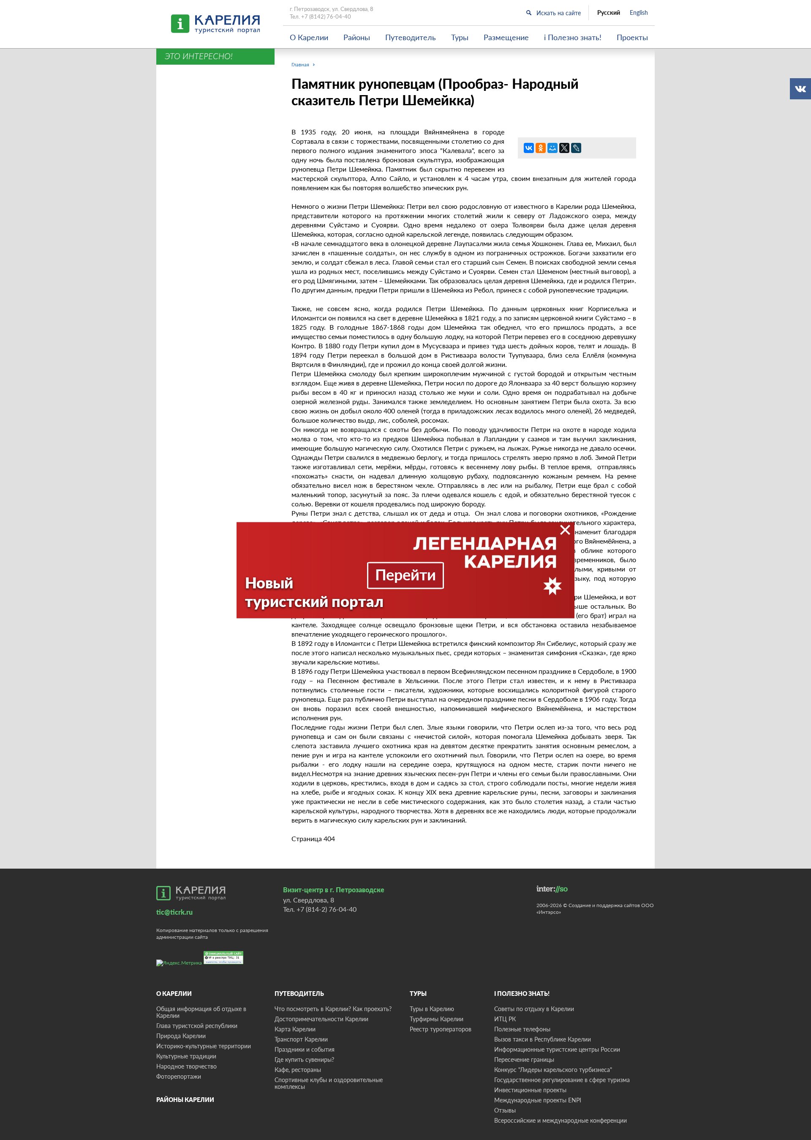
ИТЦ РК (505, 1018)
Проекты (632, 37)
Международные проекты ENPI (537, 1100)
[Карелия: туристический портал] (191, 893)
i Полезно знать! (572, 37)
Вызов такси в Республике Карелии (542, 1039)
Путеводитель (410, 37)
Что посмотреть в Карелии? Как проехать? (333, 1008)
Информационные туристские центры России (557, 1049)
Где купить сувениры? (304, 1059)
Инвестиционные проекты (530, 1090)
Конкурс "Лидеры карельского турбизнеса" (553, 1069)
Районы (356, 37)
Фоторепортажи (178, 1076)
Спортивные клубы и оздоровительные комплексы (329, 1083)
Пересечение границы (524, 1059)
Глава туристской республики (196, 1025)
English (639, 13)
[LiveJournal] (576, 148)
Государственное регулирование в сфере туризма (562, 1079)
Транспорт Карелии (301, 1039)
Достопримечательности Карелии (321, 1018)
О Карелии (309, 37)
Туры (459, 37)
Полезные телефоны (522, 1029)
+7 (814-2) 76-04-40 (327, 909)
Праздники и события (305, 1049)
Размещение (506, 37)
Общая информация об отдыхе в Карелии (201, 1012)
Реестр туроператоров (440, 1029)
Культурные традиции (186, 1056)
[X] (564, 148)
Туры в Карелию (432, 1008)
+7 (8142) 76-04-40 (326, 16)
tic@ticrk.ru (174, 912)
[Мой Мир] (552, 148)
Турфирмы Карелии (436, 1018)
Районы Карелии (185, 1099)
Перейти (405, 574)
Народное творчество (186, 1066)
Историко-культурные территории (203, 1046)
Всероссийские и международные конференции (560, 1120)
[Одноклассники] (541, 148)
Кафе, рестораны (298, 1069)
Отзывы (505, 1110)
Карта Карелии (295, 1029)
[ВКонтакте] (529, 148)
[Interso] (552, 889)
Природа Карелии (181, 1035)
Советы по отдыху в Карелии (534, 1008)
